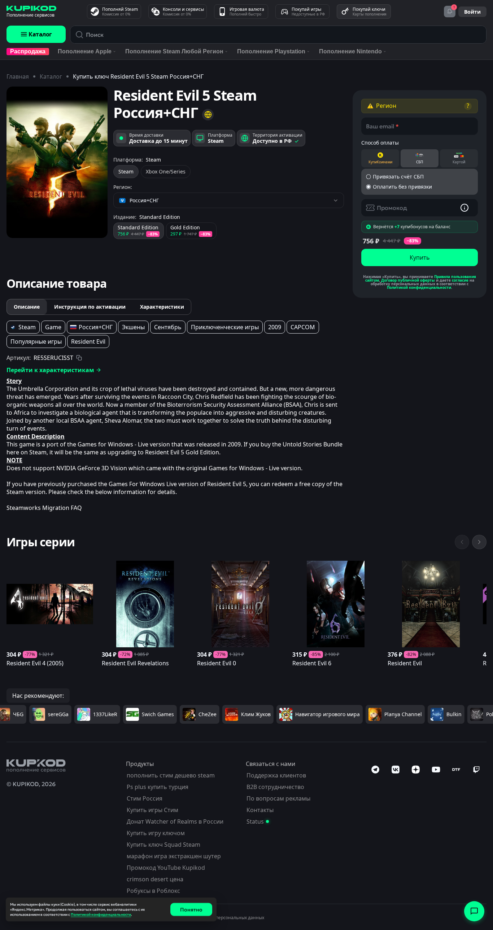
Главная (17, 76)
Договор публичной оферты (408, 280)
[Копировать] (79, 358)
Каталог (40, 34)
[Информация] (464, 207)
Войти (472, 11)
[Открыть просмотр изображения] (57, 162)
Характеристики (162, 306)
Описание (27, 306)
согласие (460, 280)
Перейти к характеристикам (50, 370)
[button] (419, 106)
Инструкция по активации (90, 306)
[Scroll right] (479, 542)
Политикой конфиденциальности (419, 287)
